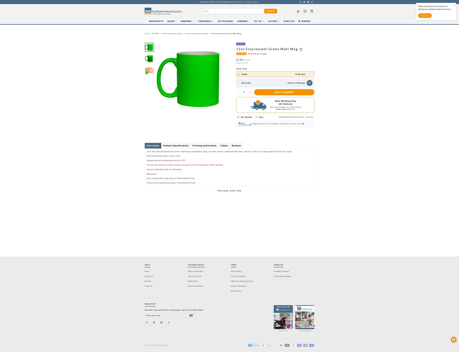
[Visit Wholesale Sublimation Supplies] (283, 317)
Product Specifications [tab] (176, 145)
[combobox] (232, 11)
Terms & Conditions (238, 276)
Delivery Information (195, 271)
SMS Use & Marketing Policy (242, 281)
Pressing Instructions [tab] (204, 145)
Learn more (309, 117)
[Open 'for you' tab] (454, 339)
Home (147, 34)
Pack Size (241, 69)
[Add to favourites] (301, 49)
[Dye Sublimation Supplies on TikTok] (312, 2)
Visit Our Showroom (195, 286)
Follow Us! (149, 286)
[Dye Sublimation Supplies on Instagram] (300, 2)
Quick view (164, 236)
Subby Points (193, 281)
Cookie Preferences (238, 286)
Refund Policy (236, 291)
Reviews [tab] (236, 145)
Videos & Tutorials (195, 276)
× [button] (454, 4)
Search (270, 11)
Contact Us (149, 276)
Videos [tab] (224, 145)
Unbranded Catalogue (282, 276)
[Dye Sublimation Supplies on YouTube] (308, 2)
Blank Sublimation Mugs (172, 34)
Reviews (148, 281)
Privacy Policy (236, 271)
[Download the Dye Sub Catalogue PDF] (304, 317)
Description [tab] (153, 145)
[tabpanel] (229, 167)
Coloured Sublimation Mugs (196, 34)
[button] (253, 54)
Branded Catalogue (281, 271)
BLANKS (155, 34)
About (147, 271)
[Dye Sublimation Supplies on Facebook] (304, 2)
